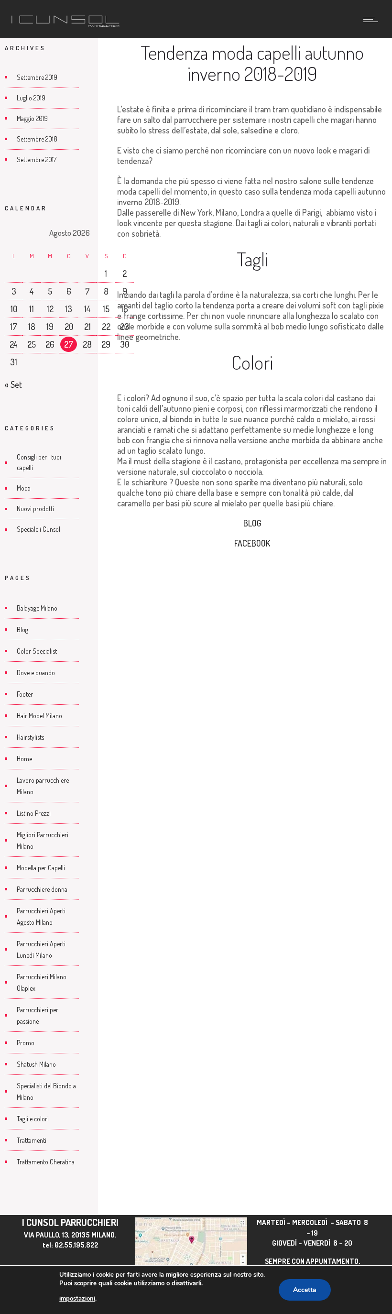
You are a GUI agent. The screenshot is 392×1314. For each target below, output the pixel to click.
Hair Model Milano (39, 716)
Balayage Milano (37, 608)
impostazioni (77, 1298)
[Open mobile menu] (372, 19)
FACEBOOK (252, 543)
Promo (25, 1043)
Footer (25, 694)
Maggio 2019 (32, 118)
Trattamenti (31, 1140)
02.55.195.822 (76, 1244)
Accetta (304, 1289)
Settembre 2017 (36, 159)
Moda (24, 488)
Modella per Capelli (41, 868)
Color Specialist (37, 651)
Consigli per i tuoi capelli (39, 462)
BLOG (252, 523)
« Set (13, 384)
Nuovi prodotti (35, 508)
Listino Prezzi (34, 813)
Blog (22, 629)
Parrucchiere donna (42, 889)
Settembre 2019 (37, 77)
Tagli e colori (33, 1119)
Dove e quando (36, 672)
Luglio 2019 (31, 98)
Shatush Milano (36, 1064)
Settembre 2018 (37, 139)
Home (24, 759)
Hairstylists (30, 737)
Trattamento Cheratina (46, 1162)
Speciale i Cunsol (38, 529)
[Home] (65, 25)
